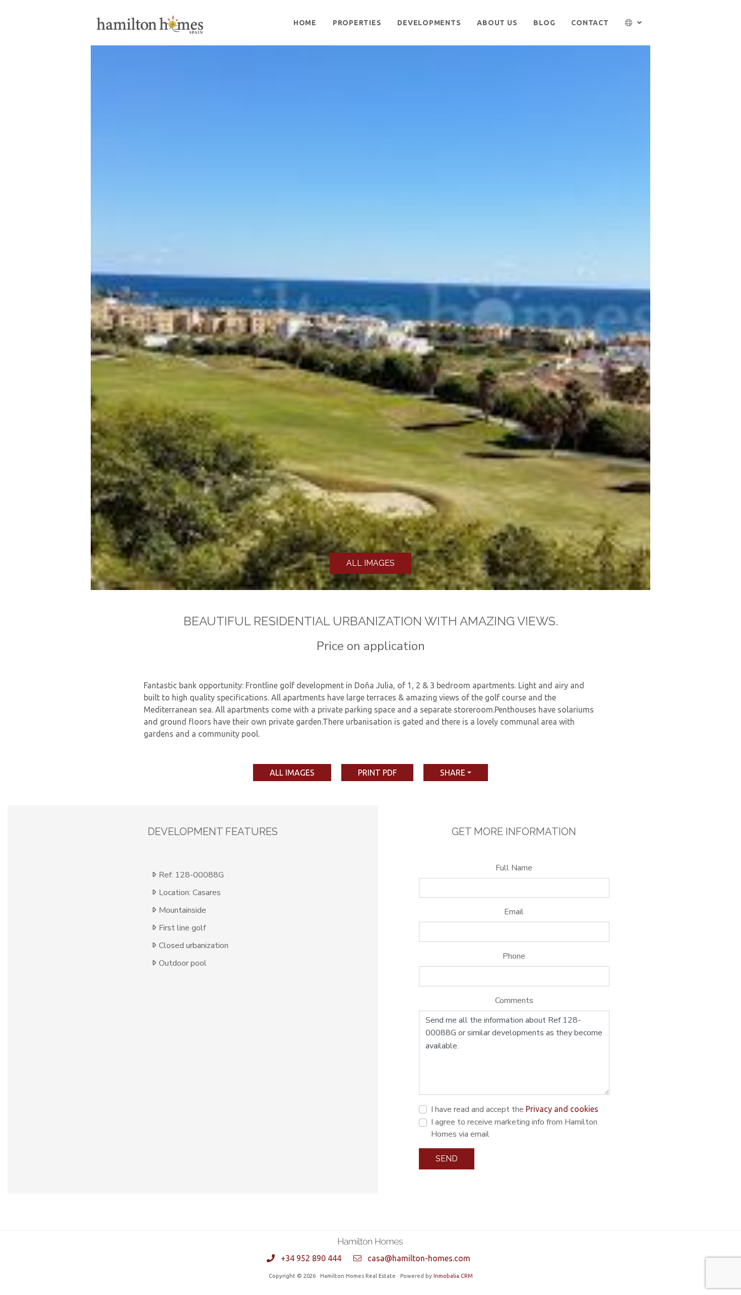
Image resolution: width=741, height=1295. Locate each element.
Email (514, 911)
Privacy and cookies (562, 1108)
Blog (544, 23)
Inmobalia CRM (453, 1276)
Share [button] (452, 772)
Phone (514, 956)
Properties (357, 23)
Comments (514, 1000)
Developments (429, 23)
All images (370, 563)
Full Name (514, 867)
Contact (589, 23)
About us (497, 23)
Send (447, 1158)
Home (305, 23)
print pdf (377, 772)
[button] (634, 23)
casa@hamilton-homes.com (418, 1258)
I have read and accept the (514, 1109)
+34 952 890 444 (311, 1258)
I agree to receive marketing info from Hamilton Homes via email (514, 1128)
